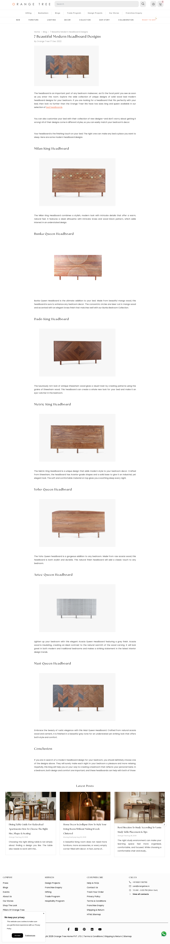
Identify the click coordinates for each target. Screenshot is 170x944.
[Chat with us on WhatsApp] (164, 934)
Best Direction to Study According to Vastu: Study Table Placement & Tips (139, 829)
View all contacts (141, 894)
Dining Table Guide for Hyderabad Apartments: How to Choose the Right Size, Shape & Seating (28, 829)
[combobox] (97, 4)
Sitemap (127, 936)
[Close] (43, 913)
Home (37, 31)
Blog (45, 31)
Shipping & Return (113, 936)
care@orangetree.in (141, 886)
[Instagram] (76, 929)
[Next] (164, 824)
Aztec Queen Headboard (53, 574)
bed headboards (54, 107)
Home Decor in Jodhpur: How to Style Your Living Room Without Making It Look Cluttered (85, 829)
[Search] (80, 4)
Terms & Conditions (93, 936)
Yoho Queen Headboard (53, 489)
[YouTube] (100, 929)
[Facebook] (69, 929)
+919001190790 (140, 882)
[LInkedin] (92, 929)
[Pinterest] (84, 929)
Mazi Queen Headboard (52, 663)
